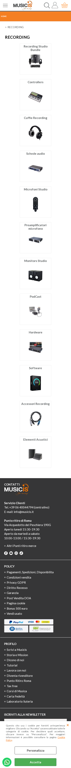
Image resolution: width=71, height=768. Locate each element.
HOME (4, 16)
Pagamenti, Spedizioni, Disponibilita (30, 572)
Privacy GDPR (16, 582)
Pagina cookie (16, 603)
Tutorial (12, 665)
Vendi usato (14, 613)
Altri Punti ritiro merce (21, 545)
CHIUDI (67, 725)
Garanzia (13, 593)
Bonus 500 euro (17, 608)
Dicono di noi (15, 660)
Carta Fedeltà (16, 696)
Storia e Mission (17, 655)
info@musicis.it (24, 511)
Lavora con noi (16, 670)
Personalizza (35, 750)
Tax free (12, 686)
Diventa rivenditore (20, 675)
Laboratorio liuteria (20, 701)
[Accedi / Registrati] (55, 5)
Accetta (35, 762)
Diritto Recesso (17, 587)
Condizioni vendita (19, 577)
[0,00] (65, 5)
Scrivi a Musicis (17, 649)
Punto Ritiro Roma (19, 680)
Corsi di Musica (17, 691)
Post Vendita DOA (19, 598)
